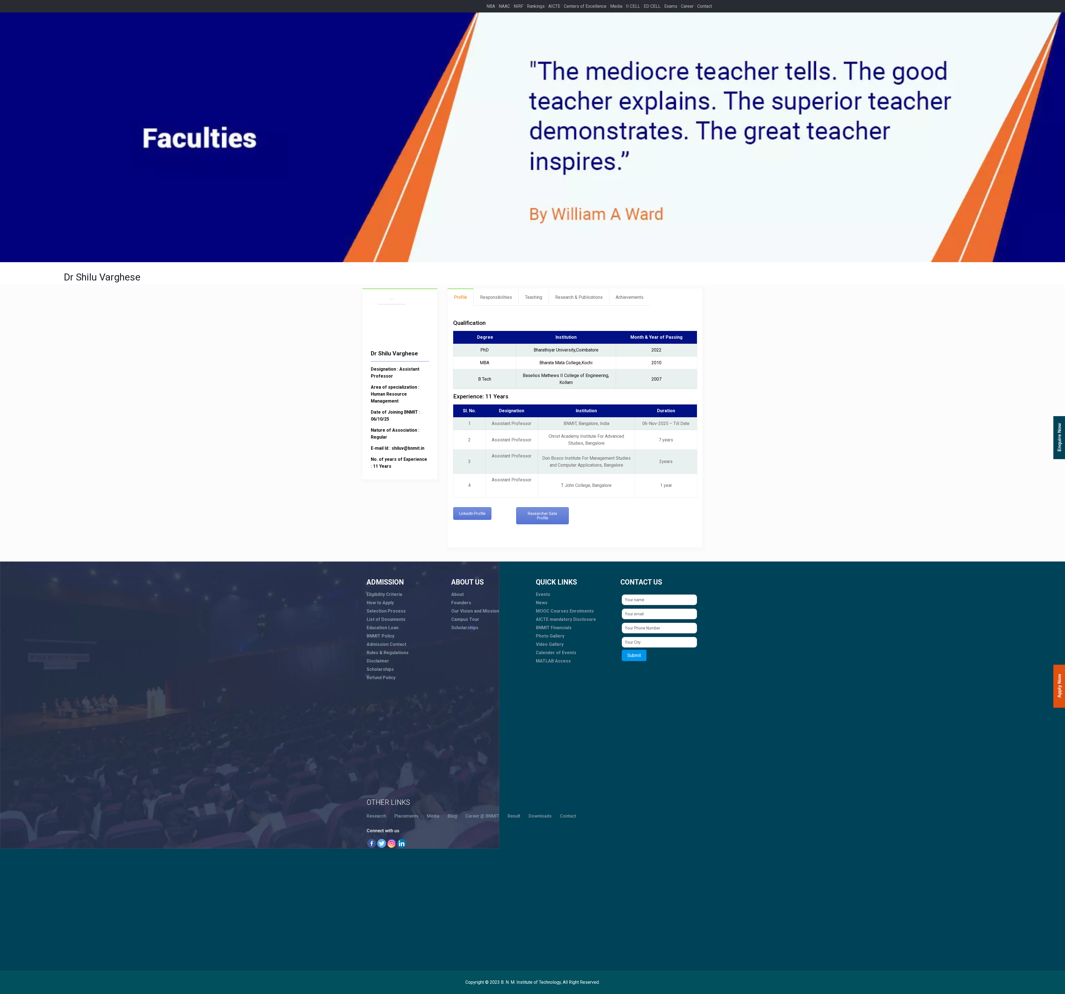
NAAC (504, 6)
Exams (670, 6)
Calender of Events (556, 652)
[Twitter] (381, 843)
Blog (452, 816)
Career (687, 6)
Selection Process (386, 611)
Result (514, 816)
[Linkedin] (401, 843)
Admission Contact (386, 644)
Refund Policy (381, 677)
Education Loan (383, 627)
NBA (490, 6)
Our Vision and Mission (475, 611)
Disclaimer (378, 661)
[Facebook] (371, 843)
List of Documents (386, 619)
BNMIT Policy (380, 636)
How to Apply (380, 602)
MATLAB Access (553, 661)
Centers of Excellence (585, 6)
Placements (406, 816)
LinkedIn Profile (472, 513)
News (541, 602)
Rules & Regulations (388, 652)
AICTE (554, 6)
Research (376, 816)
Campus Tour (465, 619)
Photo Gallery (550, 636)
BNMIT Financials (554, 627)
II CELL (633, 6)
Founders (461, 602)
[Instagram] (391, 843)
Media (616, 6)
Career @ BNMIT (482, 816)
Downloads (540, 816)
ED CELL (652, 6)
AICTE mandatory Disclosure (566, 619)
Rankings (536, 6)
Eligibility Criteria (384, 594)
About (457, 594)
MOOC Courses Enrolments (565, 611)
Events (543, 594)
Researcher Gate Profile (542, 515)
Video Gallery (550, 644)
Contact (704, 6)
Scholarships (380, 669)
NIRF (518, 6)
